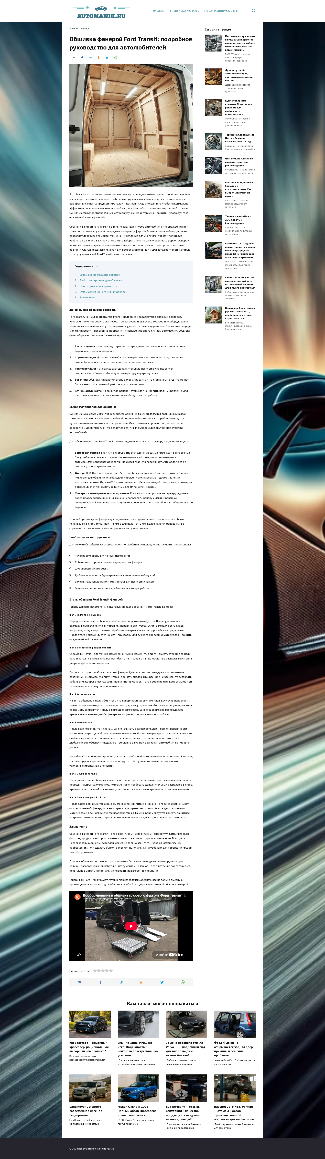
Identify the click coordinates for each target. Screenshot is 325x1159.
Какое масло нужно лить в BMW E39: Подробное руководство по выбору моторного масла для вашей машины (240, 43)
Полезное (158, 10)
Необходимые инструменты (98, 286)
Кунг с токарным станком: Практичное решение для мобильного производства (238, 107)
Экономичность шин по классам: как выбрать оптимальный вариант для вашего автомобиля (240, 282)
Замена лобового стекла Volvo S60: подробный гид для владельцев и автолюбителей (185, 1049)
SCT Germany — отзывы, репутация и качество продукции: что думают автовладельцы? (184, 1113)
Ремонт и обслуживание (184, 10)
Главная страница (79, 28)
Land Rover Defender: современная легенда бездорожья (85, 1111)
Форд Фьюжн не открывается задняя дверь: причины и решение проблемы (234, 1049)
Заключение (87, 297)
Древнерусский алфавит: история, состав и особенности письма (239, 75)
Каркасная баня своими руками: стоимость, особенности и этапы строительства (240, 313)
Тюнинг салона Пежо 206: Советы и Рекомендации (238, 220)
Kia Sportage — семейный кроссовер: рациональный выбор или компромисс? (89, 1047)
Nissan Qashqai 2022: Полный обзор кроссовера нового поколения (137, 1111)
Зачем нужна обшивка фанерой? (101, 274)
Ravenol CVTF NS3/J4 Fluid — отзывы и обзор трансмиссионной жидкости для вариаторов (234, 1113)
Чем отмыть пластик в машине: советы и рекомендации (239, 162)
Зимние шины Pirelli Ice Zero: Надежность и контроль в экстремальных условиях (138, 1049)
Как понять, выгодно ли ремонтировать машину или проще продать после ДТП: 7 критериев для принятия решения (240, 250)
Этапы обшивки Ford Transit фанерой (103, 291)
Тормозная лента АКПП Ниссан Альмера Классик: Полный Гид (239, 138)
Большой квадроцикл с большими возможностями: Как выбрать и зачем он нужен (239, 189)
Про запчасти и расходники (221, 10)
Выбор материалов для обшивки (101, 280)
